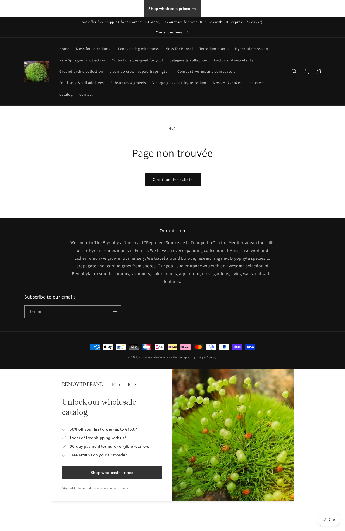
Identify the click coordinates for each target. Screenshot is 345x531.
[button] (294, 71)
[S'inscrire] (115, 311)
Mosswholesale (148, 357)
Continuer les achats (172, 179)
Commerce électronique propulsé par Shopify (187, 357)
